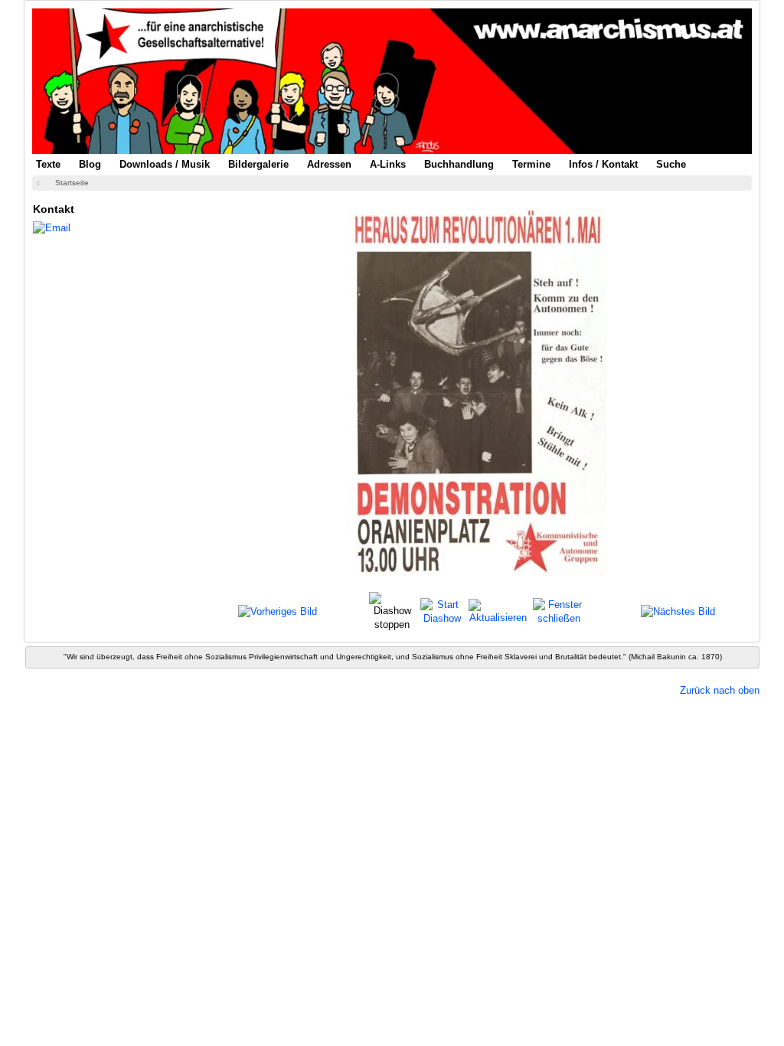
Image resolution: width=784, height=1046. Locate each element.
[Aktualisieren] (498, 610)
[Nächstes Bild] (678, 611)
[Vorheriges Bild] (277, 611)
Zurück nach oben (720, 690)
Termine (531, 164)
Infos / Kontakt (603, 164)
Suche (671, 164)
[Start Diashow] (442, 610)
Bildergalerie (258, 164)
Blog (90, 164)
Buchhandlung (459, 164)
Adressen (329, 164)
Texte (48, 164)
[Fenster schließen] (558, 610)
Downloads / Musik (164, 164)
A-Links (388, 164)
